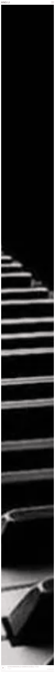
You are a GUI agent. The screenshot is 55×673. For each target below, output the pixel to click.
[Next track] (53, 666)
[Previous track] (50, 666)
